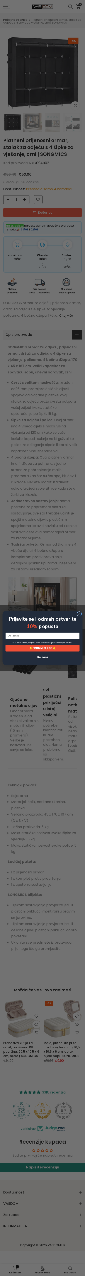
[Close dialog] (79, 614)
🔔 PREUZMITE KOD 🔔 (42, 648)
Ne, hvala (42, 657)
